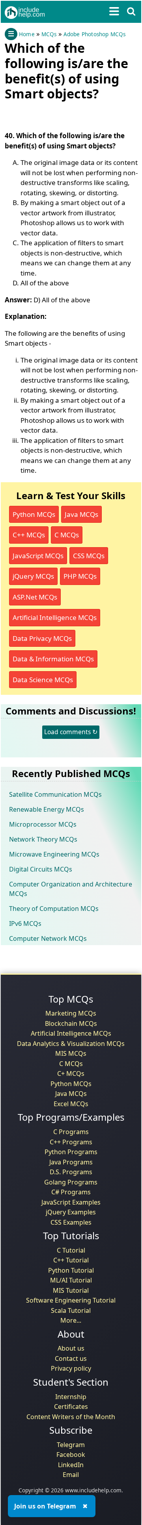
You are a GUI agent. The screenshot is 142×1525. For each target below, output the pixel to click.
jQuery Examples (71, 1212)
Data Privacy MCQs (42, 638)
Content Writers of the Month (70, 1416)
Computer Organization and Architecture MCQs (70, 889)
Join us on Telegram (45, 1506)
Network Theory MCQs (43, 839)
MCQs (49, 34)
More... (70, 1320)
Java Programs (71, 1162)
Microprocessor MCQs (43, 824)
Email (71, 1474)
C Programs (71, 1131)
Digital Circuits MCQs (40, 869)
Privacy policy (71, 1368)
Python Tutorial (71, 1270)
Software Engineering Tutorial (71, 1300)
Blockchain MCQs (71, 1023)
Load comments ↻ (70, 731)
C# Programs (71, 1192)
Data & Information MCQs (53, 658)
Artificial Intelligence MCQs (55, 617)
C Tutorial (71, 1250)
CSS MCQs (89, 555)
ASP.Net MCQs (35, 596)
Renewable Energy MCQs (46, 809)
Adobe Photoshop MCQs (95, 34)
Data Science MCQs (43, 679)
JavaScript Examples (71, 1202)
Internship (70, 1396)
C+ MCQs (70, 1073)
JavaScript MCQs (38, 555)
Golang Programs (70, 1182)
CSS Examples (71, 1222)
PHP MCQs (80, 576)
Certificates (71, 1406)
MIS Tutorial (71, 1290)
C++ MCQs (29, 534)
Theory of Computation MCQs (54, 908)
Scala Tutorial (71, 1310)
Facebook (70, 1454)
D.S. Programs (71, 1172)
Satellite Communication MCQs (55, 794)
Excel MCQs (71, 1103)
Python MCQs (34, 514)
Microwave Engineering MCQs (54, 854)
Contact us (71, 1358)
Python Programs (71, 1151)
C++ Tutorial (71, 1260)
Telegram (71, 1444)
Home (27, 34)
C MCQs (66, 534)
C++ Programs (71, 1142)
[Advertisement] (68, 114)
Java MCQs (81, 514)
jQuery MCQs (33, 576)
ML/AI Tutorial (71, 1280)
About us (71, 1348)
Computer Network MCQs (48, 938)
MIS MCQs (70, 1053)
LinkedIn (71, 1464)
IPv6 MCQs (25, 923)
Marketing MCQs (70, 1013)
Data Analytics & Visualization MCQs (71, 1043)
